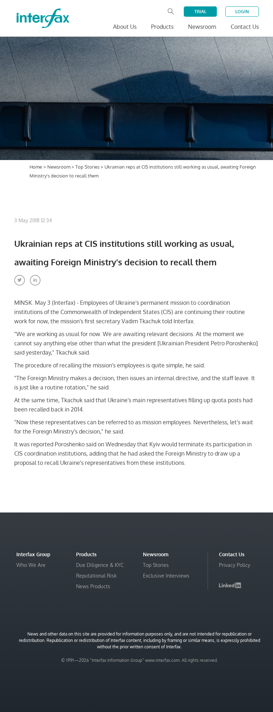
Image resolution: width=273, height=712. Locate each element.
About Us (124, 26)
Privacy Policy (234, 565)
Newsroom (59, 167)
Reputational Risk (96, 576)
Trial (200, 11)
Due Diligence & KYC (100, 565)
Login (242, 11)
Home (36, 167)
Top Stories (88, 167)
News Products (93, 586)
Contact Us (245, 26)
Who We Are (31, 565)
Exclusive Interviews (166, 576)
